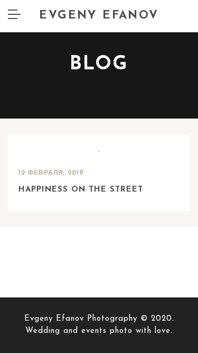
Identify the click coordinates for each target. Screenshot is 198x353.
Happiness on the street (80, 190)
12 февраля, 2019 (51, 173)
